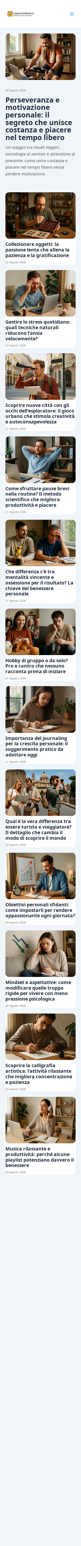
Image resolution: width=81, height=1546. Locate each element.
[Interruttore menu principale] (71, 14)
